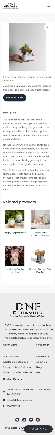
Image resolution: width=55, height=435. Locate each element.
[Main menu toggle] (49, 6)
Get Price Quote (14, 97)
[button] (47, 27)
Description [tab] (9, 112)
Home (6, 77)
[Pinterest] (38, 420)
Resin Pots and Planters (22, 77)
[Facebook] (17, 420)
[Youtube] (31, 420)
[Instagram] (24, 420)
